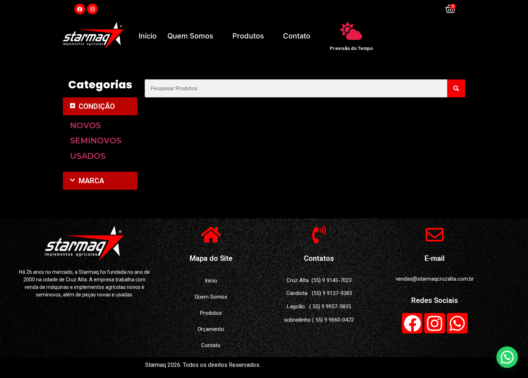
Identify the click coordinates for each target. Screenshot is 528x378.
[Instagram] (92, 9)
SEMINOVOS (95, 141)
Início (148, 36)
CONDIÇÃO (97, 106)
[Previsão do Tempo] (351, 31)
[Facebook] (79, 9)
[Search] (456, 88)
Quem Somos (190, 36)
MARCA (91, 180)
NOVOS (85, 125)
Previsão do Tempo (351, 48)
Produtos (248, 36)
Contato (296, 36)
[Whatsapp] (457, 323)
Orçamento (211, 329)
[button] (100, 106)
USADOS (88, 156)
